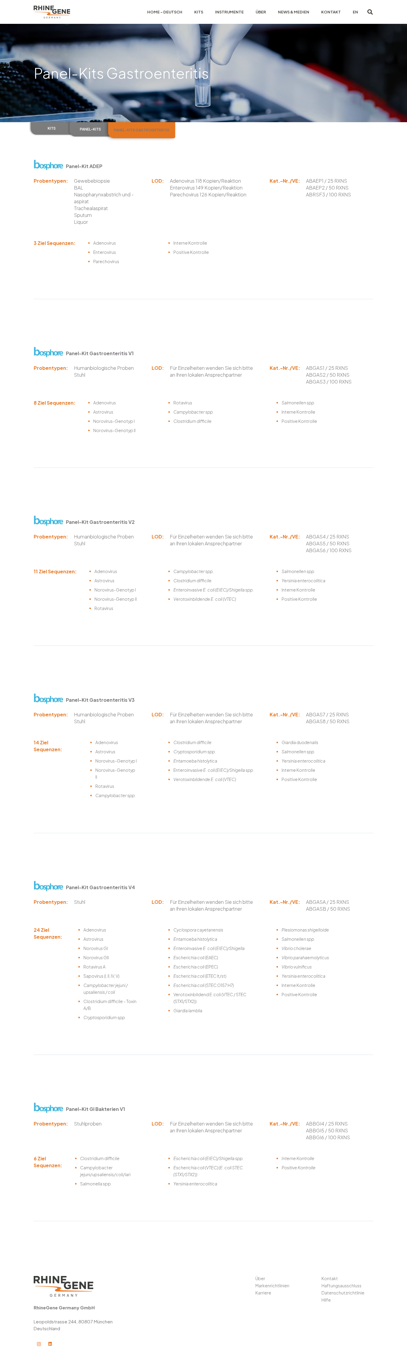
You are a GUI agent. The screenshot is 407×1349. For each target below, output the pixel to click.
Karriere (263, 1292)
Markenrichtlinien (272, 1285)
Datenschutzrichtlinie (342, 1292)
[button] (370, 12)
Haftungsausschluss (341, 1285)
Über (260, 1278)
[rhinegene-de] (52, 12)
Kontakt (329, 1278)
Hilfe (326, 1300)
